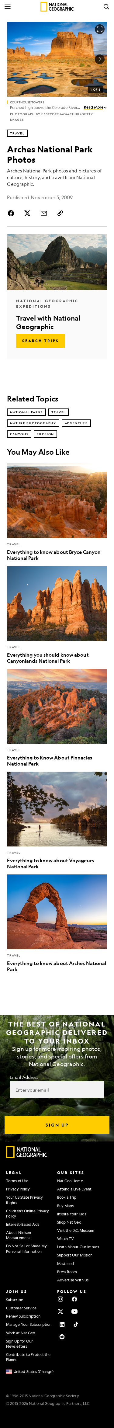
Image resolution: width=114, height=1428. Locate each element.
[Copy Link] (60, 213)
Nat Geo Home (70, 1180)
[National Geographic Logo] (27, 1156)
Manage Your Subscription (28, 1324)
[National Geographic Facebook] (74, 1299)
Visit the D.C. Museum (76, 1230)
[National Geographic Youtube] (74, 1311)
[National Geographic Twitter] (60, 1311)
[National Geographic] (57, 7)
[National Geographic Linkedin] (62, 1324)
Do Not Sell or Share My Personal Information (26, 1248)
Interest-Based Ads (22, 1224)
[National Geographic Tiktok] (76, 1324)
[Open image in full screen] (100, 29)
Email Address (24, 1077)
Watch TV (65, 1238)
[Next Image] (100, 59)
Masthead (65, 1263)
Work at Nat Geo (20, 1332)
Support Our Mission (75, 1255)
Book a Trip (67, 1197)
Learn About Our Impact (78, 1246)
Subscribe (14, 1299)
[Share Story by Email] (44, 213)
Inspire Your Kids (71, 1213)
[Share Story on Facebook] (12, 213)
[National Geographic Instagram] (60, 1299)
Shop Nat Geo (69, 1222)
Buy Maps (65, 1205)
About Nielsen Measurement (18, 1235)
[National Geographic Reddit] (62, 1337)
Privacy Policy (18, 1189)
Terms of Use (17, 1180)
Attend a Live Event (74, 1189)
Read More (93, 107)
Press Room (67, 1271)
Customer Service (21, 1307)
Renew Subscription (23, 1316)
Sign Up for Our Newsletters (19, 1344)
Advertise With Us (73, 1279)
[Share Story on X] (27, 213)
